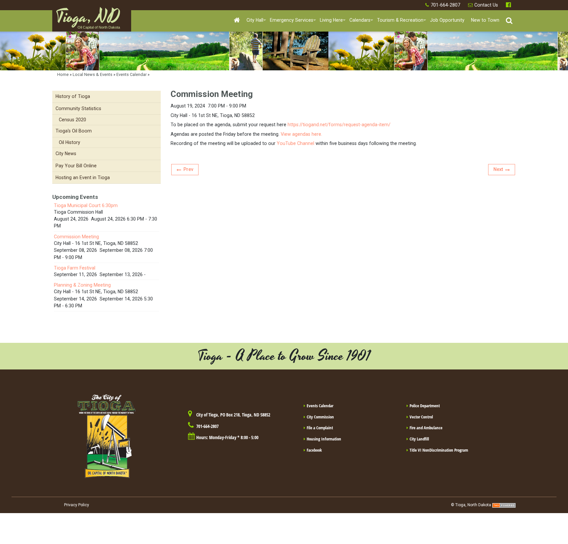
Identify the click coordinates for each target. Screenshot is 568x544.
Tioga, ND (88, 20)
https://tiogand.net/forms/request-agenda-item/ (339, 124)
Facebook (509, 5)
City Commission (320, 417)
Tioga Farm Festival (74, 268)
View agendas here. (301, 134)
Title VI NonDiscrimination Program (439, 450)
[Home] (236, 20)
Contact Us (486, 5)
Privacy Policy (76, 505)
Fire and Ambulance (426, 428)
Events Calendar (131, 74)
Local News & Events (92, 74)
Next (498, 169)
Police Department (425, 406)
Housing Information (324, 439)
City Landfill (419, 439)
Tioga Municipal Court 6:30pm (86, 205)
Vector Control (421, 417)
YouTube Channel (295, 143)
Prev (188, 169)
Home (63, 74)
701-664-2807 (445, 5)
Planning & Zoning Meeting (82, 285)
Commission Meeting (76, 236)
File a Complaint (320, 428)
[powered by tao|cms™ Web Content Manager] (504, 505)
